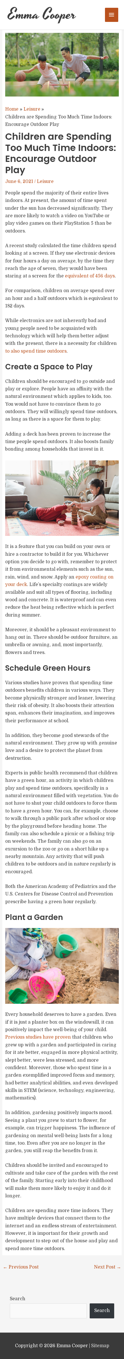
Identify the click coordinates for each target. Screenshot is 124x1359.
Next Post (107, 1267)
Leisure (45, 181)
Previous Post (21, 1267)
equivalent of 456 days (90, 276)
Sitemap (100, 1345)
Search (17, 1298)
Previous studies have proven (38, 1037)
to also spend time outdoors (36, 351)
